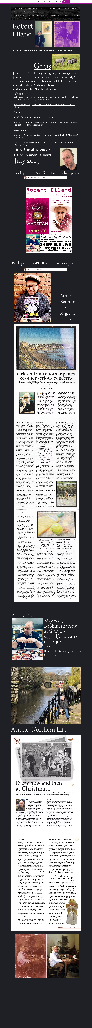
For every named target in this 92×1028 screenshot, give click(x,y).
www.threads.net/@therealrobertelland (37, 85)
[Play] (28, 177)
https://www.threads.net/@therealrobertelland (42, 50)
